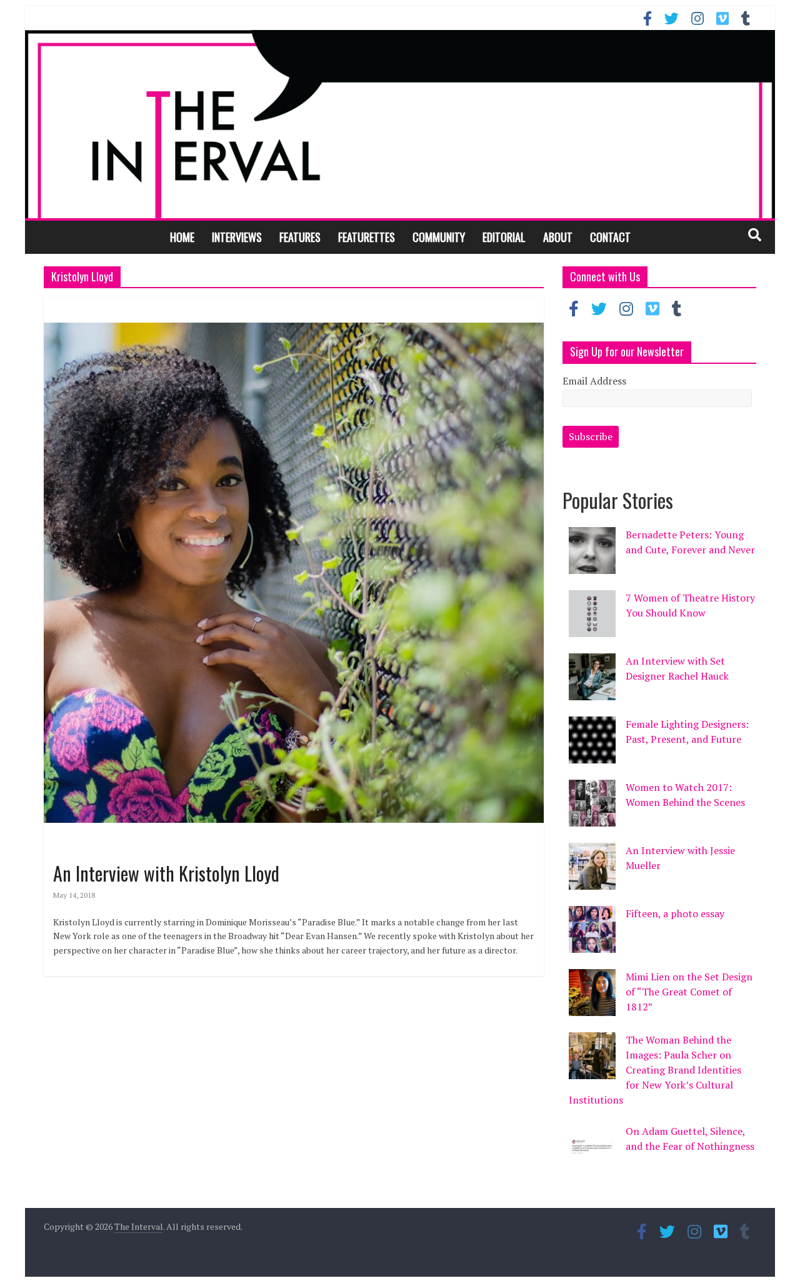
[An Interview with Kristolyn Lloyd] (294, 305)
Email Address (594, 381)
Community (438, 237)
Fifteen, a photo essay (675, 913)
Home (182, 237)
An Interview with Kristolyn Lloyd (166, 873)
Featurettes (366, 237)
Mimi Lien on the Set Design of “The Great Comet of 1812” (689, 992)
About (557, 237)
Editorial (504, 237)
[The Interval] (400, 124)
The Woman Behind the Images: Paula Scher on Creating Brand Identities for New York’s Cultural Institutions (655, 1070)
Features (300, 237)
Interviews (237, 237)
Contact (610, 237)
